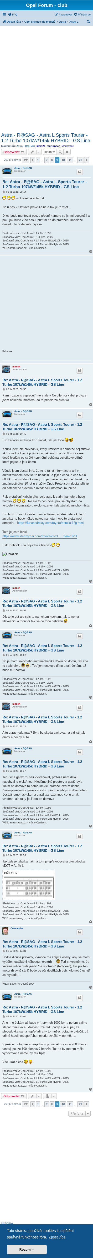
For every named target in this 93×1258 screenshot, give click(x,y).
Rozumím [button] (26, 1249)
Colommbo (16, 928)
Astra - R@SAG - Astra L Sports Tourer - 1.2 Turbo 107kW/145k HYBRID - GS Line (45, 137)
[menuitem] (12, 14)
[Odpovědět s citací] (80, 172)
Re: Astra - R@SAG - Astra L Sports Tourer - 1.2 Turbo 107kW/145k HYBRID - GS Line (44, 184)
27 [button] (80, 160)
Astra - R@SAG (25, 146)
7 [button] (46, 160)
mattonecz (53, 146)
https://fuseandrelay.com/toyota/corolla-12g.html (50, 523)
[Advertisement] (46, 78)
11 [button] (70, 160)
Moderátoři (68, 146)
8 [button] (52, 160)
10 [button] (63, 160)
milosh (16, 366)
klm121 (40, 146)
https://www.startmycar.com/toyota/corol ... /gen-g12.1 (39, 536)
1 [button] (38, 160)
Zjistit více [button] (57, 1237)
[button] (25, 160)
